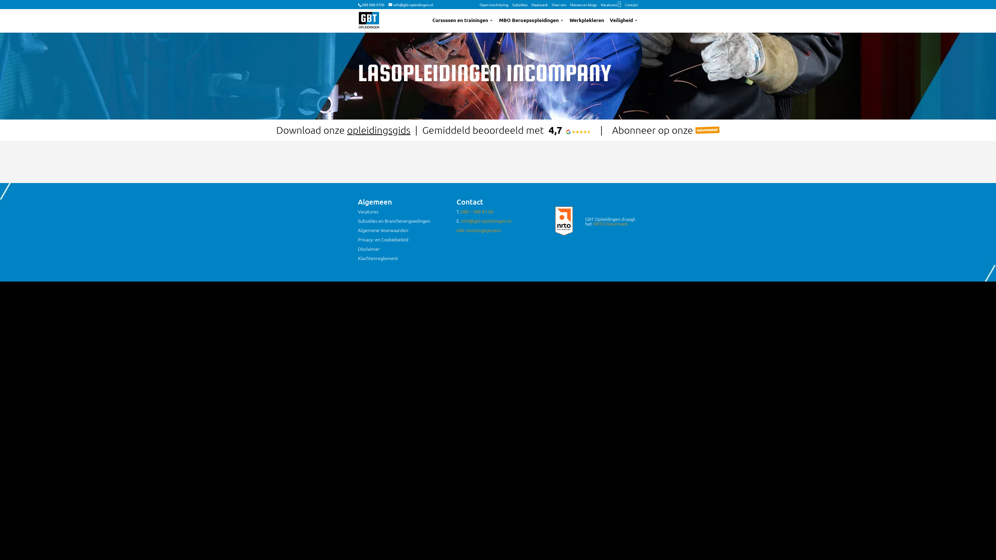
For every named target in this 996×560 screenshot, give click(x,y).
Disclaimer (369, 249)
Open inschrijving (494, 5)
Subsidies (520, 5)
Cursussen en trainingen (460, 20)
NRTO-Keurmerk (610, 224)
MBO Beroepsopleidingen (529, 20)
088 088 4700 (373, 4)
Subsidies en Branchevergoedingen (394, 221)
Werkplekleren (587, 20)
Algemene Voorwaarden (383, 230)
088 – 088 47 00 (477, 211)
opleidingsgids (378, 130)
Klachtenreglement (378, 258)
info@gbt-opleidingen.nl (486, 221)
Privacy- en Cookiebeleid (383, 239)
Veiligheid (621, 20)
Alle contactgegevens (479, 230)
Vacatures (610, 5)
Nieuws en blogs (583, 5)
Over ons (559, 5)
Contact (631, 5)
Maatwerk (539, 5)
